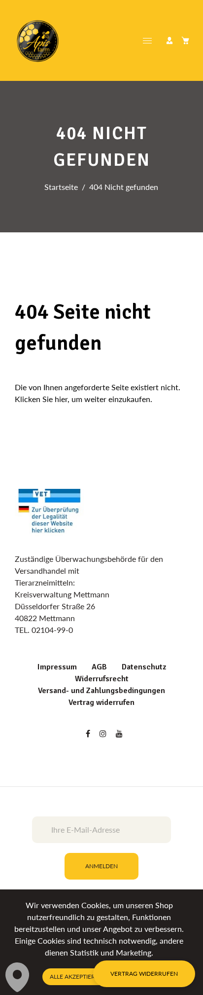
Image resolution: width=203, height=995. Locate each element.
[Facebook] (89, 733)
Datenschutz (144, 667)
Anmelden (101, 866)
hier (61, 399)
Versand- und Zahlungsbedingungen (101, 691)
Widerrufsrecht (102, 679)
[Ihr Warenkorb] (185, 40)
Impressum (57, 667)
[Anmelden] (169, 40)
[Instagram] (104, 733)
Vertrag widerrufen (101, 702)
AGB (99, 667)
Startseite (61, 186)
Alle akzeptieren (76, 976)
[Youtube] (120, 733)
